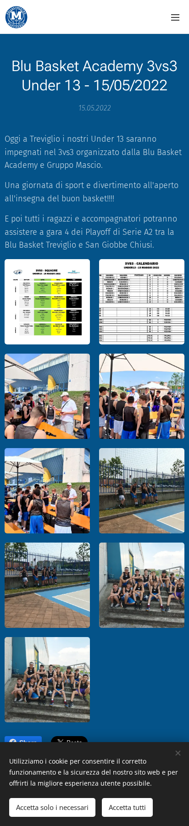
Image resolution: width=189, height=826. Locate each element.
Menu (175, 17)
